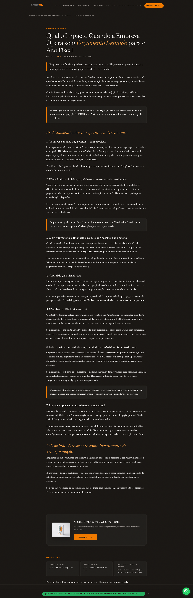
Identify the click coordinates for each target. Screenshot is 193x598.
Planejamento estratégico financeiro (79, 582)
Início (32, 15)
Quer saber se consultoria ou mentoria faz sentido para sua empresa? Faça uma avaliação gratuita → (93, 594)
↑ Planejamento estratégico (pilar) (113, 582)
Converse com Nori (154, 5)
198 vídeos (98, 5)
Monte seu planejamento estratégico (123, 5)
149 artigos (83, 5)
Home (58, 5)
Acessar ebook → (86, 537)
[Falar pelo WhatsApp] (186, 591)
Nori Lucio (56, 57)
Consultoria (68, 5)
